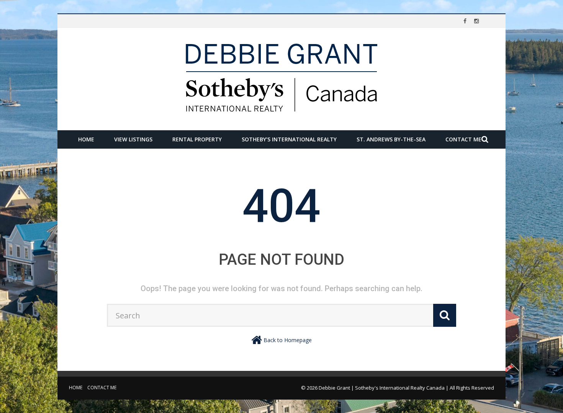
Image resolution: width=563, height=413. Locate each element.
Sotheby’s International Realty (289, 139)
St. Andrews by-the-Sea (391, 139)
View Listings (133, 139)
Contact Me (463, 139)
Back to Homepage (287, 340)
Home (86, 139)
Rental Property (197, 139)
